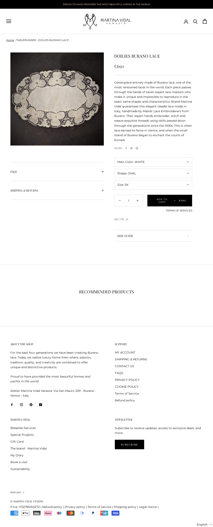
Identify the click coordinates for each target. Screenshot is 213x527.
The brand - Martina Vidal (28, 448)
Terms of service (99, 507)
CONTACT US (124, 366)
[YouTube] (40, 404)
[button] (204, 524)
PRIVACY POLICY (127, 380)
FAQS (13, 171)
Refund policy (125, 400)
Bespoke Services (23, 428)
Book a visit (18, 462)
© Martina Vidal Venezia (26, 501)
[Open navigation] (8, 21)
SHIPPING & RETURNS (24, 190)
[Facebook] (126, 148)
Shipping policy (125, 507)
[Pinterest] (137, 148)
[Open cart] (205, 21)
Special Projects (22, 435)
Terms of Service (127, 393)
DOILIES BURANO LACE (53, 40)
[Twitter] (131, 148)
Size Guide (125, 236)
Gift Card (17, 441)
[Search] (195, 21)
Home (10, 40)
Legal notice (148, 507)
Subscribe (129, 444)
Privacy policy (75, 507)
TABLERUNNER (26, 40)
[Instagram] (21, 404)
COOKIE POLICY (127, 387)
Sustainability (20, 469)
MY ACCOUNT (125, 352)
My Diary (17, 455)
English (15, 492)
